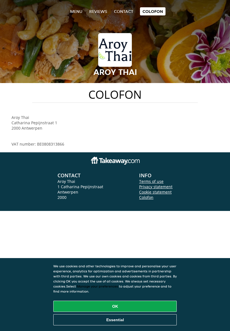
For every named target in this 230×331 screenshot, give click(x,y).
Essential (115, 320)
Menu (76, 11)
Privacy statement (156, 186)
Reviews (98, 11)
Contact (123, 11)
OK (115, 306)
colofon (152, 11)
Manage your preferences (97, 286)
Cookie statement (155, 192)
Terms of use (151, 181)
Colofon (146, 197)
